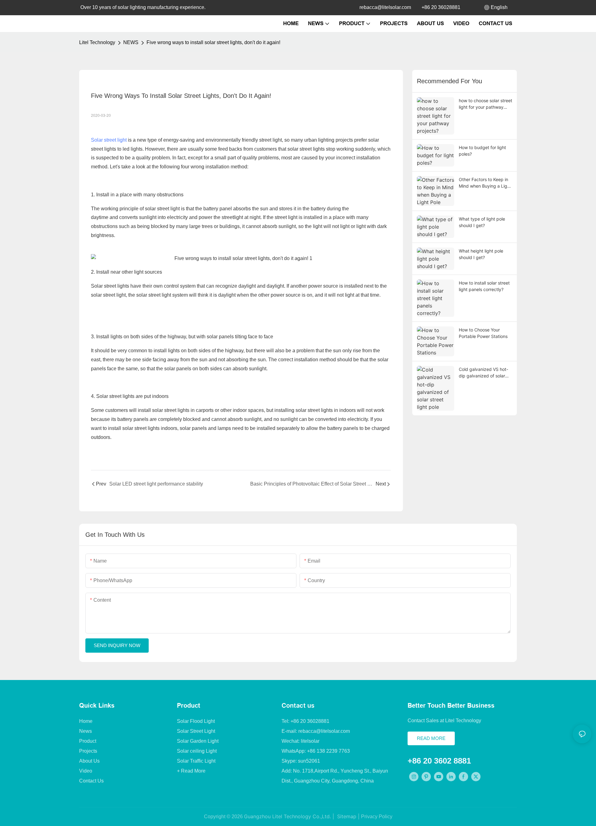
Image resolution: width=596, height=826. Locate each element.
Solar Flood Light (196, 721)
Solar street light (109, 140)
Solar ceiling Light (197, 751)
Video (85, 771)
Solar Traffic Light (196, 761)
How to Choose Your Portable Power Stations (483, 333)
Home (86, 721)
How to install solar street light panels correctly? (484, 286)
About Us (89, 761)
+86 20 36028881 (441, 7)
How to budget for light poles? (482, 151)
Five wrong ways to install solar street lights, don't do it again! (213, 42)
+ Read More (191, 771)
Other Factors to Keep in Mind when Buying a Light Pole (485, 183)
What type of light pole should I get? (482, 222)
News (85, 731)
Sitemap (346, 816)
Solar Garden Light (198, 741)
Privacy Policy (376, 816)
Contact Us (91, 780)
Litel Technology (97, 42)
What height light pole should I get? (481, 254)
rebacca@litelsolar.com (385, 7)
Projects (88, 751)
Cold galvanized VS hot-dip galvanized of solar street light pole (483, 373)
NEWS (130, 42)
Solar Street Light (196, 731)
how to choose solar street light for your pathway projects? (485, 104)
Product (87, 741)
